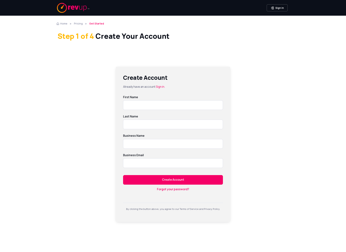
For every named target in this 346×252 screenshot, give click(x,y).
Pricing (78, 23)
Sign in (279, 8)
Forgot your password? (173, 189)
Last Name (130, 116)
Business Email (133, 155)
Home (63, 23)
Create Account (173, 180)
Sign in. (160, 87)
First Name (130, 97)
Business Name (134, 136)
